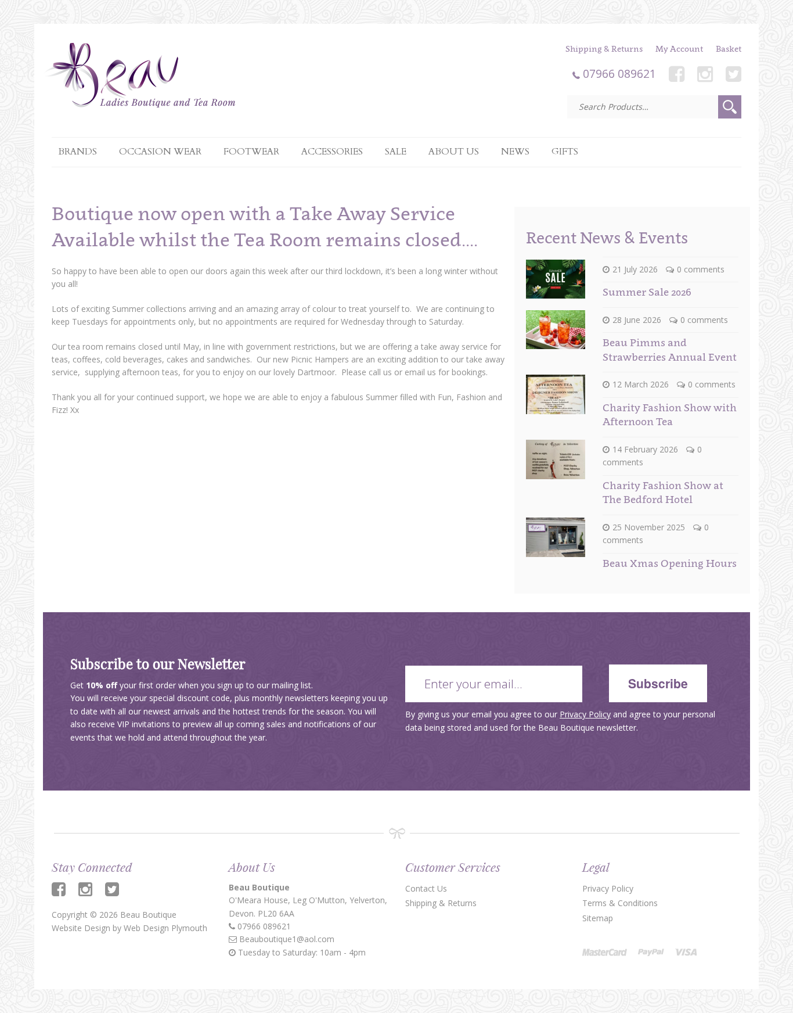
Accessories (332, 151)
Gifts (565, 151)
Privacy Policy (585, 714)
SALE (395, 151)
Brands (77, 151)
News (515, 151)
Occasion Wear (160, 151)
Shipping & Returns (604, 48)
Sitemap (597, 918)
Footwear (251, 151)
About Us (453, 151)
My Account (679, 48)
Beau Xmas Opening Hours (670, 563)
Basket (728, 48)
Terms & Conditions (620, 902)
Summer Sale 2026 (647, 292)
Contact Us (426, 888)
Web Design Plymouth (165, 927)
